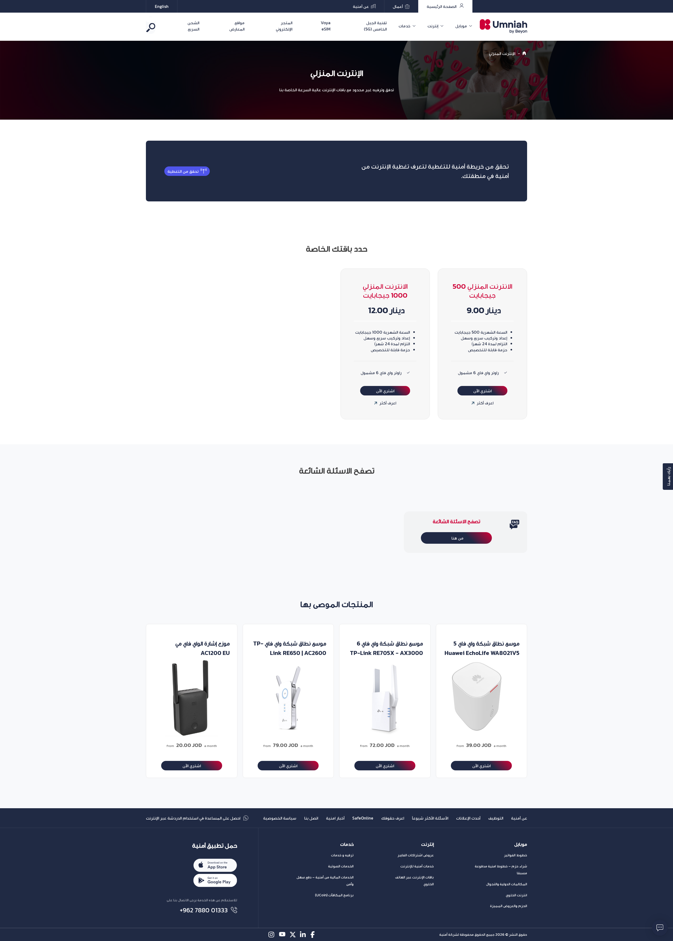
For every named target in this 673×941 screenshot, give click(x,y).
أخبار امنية (335, 818)
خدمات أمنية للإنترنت (417, 866)
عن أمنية (519, 818)
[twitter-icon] (292, 934)
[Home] (525, 53)
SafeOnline (362, 818)
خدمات (404, 26)
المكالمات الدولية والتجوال (506, 884)
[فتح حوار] (660, 928)
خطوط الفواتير (515, 855)
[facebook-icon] (313, 934)
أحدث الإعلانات (468, 818)
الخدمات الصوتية (341, 866)
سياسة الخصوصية (279, 818)
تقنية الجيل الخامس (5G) (375, 25)
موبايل (461, 26)
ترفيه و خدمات (342, 855)
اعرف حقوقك (392, 818)
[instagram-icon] (271, 934)
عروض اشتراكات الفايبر (415, 855)
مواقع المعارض (236, 25)
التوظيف (495, 818)
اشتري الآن (482, 391)
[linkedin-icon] (303, 934)
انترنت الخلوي (516, 895)
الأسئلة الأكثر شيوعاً (430, 818)
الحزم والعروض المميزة (508, 906)
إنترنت (432, 26)
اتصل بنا (311, 818)
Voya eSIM (325, 25)
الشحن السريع (193, 25)
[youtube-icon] (282, 934)
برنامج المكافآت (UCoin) (334, 895)
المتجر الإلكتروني (284, 25)
